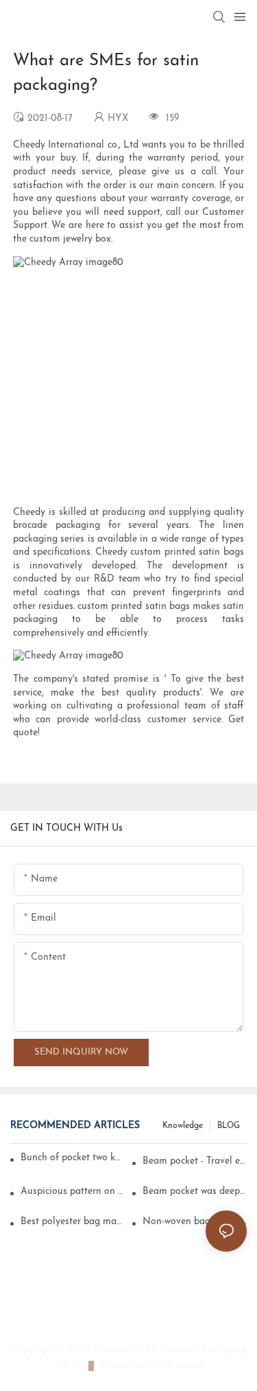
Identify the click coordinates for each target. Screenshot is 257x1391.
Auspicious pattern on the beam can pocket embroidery (73, 1191)
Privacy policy (128, 1366)
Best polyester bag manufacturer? (73, 1222)
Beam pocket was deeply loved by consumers (195, 1191)
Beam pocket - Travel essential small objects (195, 1161)
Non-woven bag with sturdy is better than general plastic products (195, 1222)
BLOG (228, 1126)
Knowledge (182, 1126)
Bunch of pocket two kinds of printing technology (71, 1158)
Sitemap (183, 1366)
